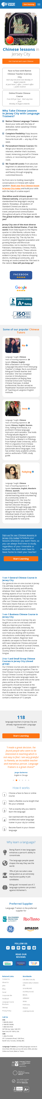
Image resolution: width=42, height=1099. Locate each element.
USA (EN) (25, 980)
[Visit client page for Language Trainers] (21, 1081)
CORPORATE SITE (28, 1011)
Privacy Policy (6, 1011)
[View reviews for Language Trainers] (21, 1089)
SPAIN (25, 1001)
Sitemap (5, 1008)
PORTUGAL (26, 1005)
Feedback (5, 999)
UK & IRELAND (27, 988)
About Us (5, 982)
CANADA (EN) (27, 983)
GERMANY (26, 998)
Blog (3, 989)
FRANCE (25, 1008)
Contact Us (6, 979)
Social (4, 992)
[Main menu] (38, 4)
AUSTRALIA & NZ (28, 992)
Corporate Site (7, 995)
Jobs (3, 986)
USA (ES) (32, 980)
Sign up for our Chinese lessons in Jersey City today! (19, 536)
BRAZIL (25, 995)
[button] (13, 780)
